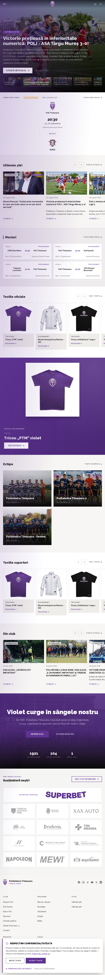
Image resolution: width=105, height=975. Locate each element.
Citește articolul (16, 70)
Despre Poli (37, 734)
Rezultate (41, 907)
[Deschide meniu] (4, 4)
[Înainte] (81, 164)
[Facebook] (79, 882)
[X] (96, 882)
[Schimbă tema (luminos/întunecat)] (95, 4)
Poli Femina (8, 907)
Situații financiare (10, 925)
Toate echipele (92, 464)
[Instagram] (83, 882)
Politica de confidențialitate (44, 969)
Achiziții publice (9, 921)
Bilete (39, 921)
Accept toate (35, 961)
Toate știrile (93, 165)
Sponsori (7, 916)
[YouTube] (92, 882)
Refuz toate (15, 961)
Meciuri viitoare (43, 902)
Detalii (52, 134)
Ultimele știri (77, 902)
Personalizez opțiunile (20, 969)
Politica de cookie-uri (41, 954)
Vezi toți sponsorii (85, 779)
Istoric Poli (7, 911)
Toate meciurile (91, 97)
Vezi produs (14, 446)
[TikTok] (88, 882)
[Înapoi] (75, 164)
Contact (6, 930)
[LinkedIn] (101, 882)
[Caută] (101, 4)
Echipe (40, 916)
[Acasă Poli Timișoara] (52, 4)
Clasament (41, 911)
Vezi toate (94, 296)
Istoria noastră (65, 734)
